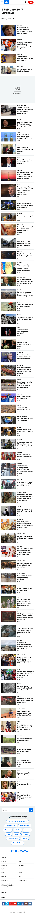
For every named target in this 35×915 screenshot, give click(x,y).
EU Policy (21, 865)
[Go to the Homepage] (6, 2)
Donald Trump (24, 825)
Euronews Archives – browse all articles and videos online (8, 885)
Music (25, 838)
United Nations (13, 838)
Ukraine (18, 830)
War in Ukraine (10, 825)
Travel (20, 872)
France (27, 830)
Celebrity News (17, 843)
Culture (3, 876)
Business (4, 865)
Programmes (5, 880)
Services (4, 892)
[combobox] (17, 810)
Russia (26, 834)
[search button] (31, 810)
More (3, 897)
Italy (8, 834)
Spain (16, 834)
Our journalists (23, 880)
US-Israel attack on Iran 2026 (17, 821)
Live (31, 2)
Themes (3, 857)
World (20, 861)
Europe (3, 861)
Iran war (7, 830)
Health (3, 872)
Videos (21, 876)
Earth (2, 869)
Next (20, 869)
